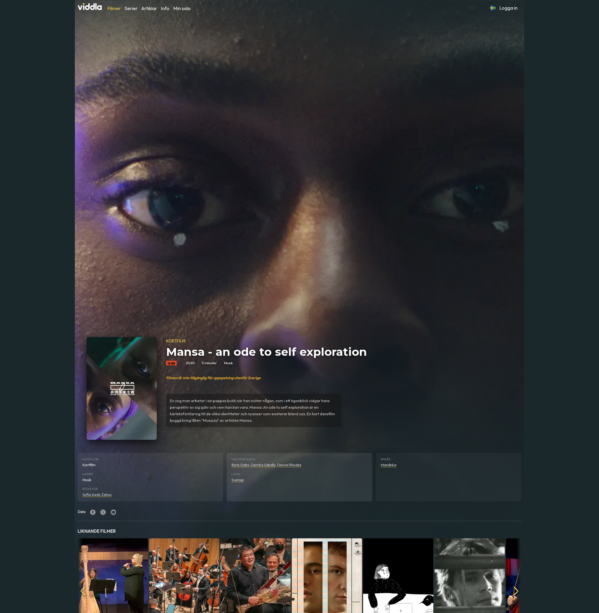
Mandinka (388, 465)
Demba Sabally (263, 465)
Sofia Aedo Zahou (97, 494)
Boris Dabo (240, 465)
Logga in (508, 8)
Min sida (181, 8)
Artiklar (149, 8)
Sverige (237, 479)
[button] (493, 8)
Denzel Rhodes (289, 465)
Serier (131, 8)
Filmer (114, 8)
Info (165, 8)
